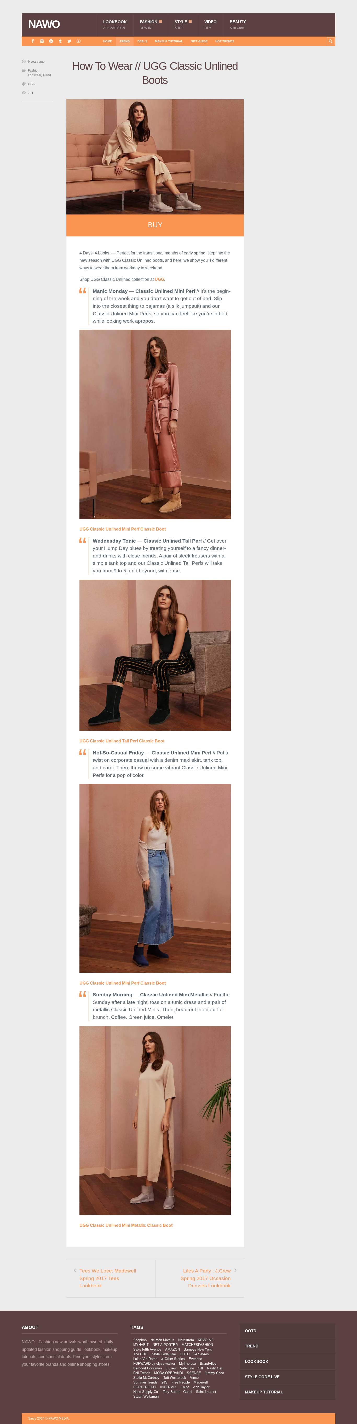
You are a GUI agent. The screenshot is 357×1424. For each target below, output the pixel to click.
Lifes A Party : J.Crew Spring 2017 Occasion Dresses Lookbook (206, 1278)
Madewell (201, 1382)
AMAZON (172, 1349)
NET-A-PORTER (165, 1344)
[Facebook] (32, 41)
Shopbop (140, 1340)
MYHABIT (141, 1344)
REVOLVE (206, 1340)
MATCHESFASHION (197, 1344)
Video (210, 25)
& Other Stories (173, 1359)
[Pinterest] (51, 41)
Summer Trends (145, 1382)
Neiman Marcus (162, 1340)
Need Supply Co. (146, 1391)
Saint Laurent (206, 1391)
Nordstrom (186, 1340)
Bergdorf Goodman (147, 1368)
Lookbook (115, 25)
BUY (155, 225)
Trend (125, 41)
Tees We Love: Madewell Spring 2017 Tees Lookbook (107, 1278)
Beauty (238, 25)
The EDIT (140, 1354)
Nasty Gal (214, 1368)
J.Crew (171, 1368)
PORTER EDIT (144, 1387)
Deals (142, 41)
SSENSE (194, 1373)
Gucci (187, 1391)
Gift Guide (199, 41)
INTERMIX (168, 1387)
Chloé (185, 1387)
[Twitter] (69, 41)
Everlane (195, 1359)
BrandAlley (208, 1363)
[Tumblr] (60, 41)
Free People (180, 1382)
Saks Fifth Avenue (147, 1349)
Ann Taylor (201, 1387)
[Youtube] (78, 41)
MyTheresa (187, 1363)
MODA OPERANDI (168, 1373)
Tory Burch (171, 1391)
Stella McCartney (146, 1377)
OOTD (184, 1354)
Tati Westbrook (174, 1377)
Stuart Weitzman (146, 1396)
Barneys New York (198, 1349)
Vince (194, 1377)
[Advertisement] (296, 152)
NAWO (44, 24)
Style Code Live (164, 1354)
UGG (31, 84)
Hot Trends (224, 41)
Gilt (200, 1368)
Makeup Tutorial (169, 41)
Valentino (187, 1368)
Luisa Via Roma (145, 1359)
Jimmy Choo (214, 1373)
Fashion (148, 25)
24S (165, 1382)
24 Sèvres (201, 1354)
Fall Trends (141, 1373)
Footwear (34, 75)
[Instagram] (42, 41)
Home (107, 41)
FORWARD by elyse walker (154, 1363)
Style (181, 25)
